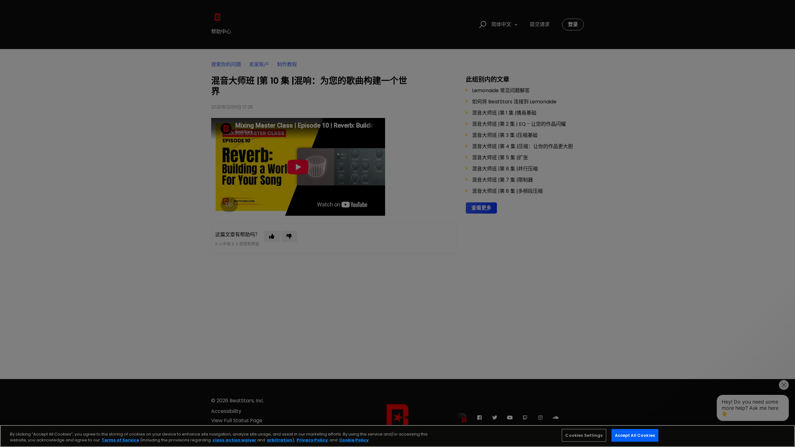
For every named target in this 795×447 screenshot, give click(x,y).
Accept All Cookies (635, 435)
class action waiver (234, 440)
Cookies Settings (583, 435)
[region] (397, 436)
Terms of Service (120, 440)
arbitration (279, 440)
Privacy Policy (312, 440)
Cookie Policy (354, 440)
